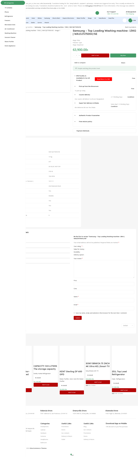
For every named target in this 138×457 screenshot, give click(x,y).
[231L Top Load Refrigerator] (124, 358)
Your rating (78, 246)
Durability (77, 252)
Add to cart (95, 55)
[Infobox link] (48, 411)
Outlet (63, 439)
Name (76, 297)
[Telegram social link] (135, 62)
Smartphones (44, 426)
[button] (46, 385)
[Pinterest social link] (131, 62)
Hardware (43, 433)
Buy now (123, 55)
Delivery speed (79, 255)
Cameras (43, 436)
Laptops (42, 430)
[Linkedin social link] (133, 62)
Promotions (65, 426)
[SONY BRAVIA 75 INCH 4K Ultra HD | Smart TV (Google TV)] (98, 354)
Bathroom (43, 442)
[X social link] (129, 62)
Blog (85, 426)
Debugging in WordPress (93, 6)
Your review (78, 258)
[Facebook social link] (126, 62)
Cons (75, 288)
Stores (63, 430)
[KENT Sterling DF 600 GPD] (72, 358)
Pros (75, 280)
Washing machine (27, 27)
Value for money (79, 249)
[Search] (97, 13)
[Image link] (112, 435)
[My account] (124, 20)
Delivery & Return (66, 436)
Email (76, 305)
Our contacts (65, 433)
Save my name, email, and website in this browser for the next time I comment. (101, 313)
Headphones (44, 439)
